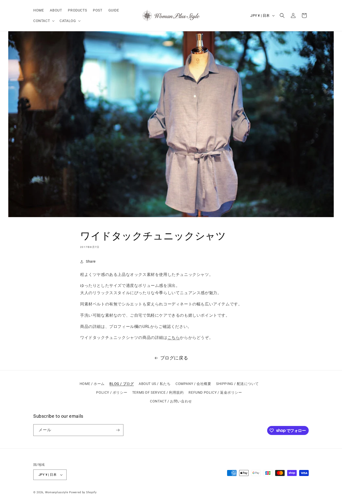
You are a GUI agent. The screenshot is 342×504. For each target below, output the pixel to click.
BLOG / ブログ (121, 384)
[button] (43, 21)
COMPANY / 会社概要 (193, 384)
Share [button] (91, 261)
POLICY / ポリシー (111, 392)
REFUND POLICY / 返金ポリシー (215, 392)
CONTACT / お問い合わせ (171, 401)
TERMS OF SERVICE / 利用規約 (158, 392)
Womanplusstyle (56, 492)
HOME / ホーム (92, 384)
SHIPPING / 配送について (237, 384)
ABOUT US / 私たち (154, 384)
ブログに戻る (174, 357)
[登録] (117, 430)
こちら (173, 337)
